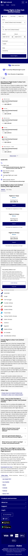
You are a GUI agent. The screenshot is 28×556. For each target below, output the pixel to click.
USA (4, 78)
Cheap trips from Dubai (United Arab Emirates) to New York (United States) (12, 394)
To (3, 27)
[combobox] (14, 22)
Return (16, 34)
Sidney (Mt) (6, 493)
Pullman (5, 491)
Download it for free (6, 467)
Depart (4, 34)
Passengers (5, 41)
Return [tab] (3, 189)
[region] (14, 278)
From (3, 19)
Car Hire (13, 5)
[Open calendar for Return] (24, 36)
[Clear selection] (24, 29)
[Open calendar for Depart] (12, 36)
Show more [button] (13, 156)
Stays (7, 5)
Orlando (5, 488)
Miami (4, 485)
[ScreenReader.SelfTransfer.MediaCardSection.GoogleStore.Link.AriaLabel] (6, 527)
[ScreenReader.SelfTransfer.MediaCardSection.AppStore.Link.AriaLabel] (6, 522)
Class (3, 48)
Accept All (14, 286)
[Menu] (26, 2)
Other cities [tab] (4, 475)
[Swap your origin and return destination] (24, 22)
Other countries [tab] (13, 475)
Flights (2, 5)
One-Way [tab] (9, 189)
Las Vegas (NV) (7, 479)
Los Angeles (6, 482)
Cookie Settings (14, 282)
